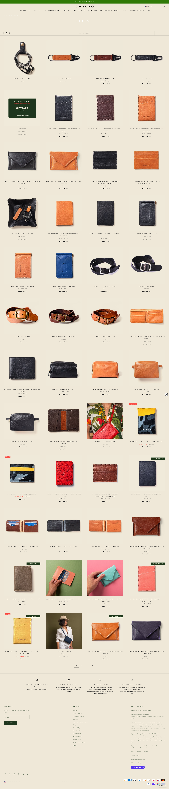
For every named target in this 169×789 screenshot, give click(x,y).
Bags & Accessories (51, 10)
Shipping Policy (77, 736)
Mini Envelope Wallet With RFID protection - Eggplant (146, 652)
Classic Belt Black (146, 286)
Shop (10, 15)
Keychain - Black (147, 78)
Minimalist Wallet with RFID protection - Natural (147, 130)
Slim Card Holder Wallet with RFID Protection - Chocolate (105, 495)
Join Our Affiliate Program (80, 722)
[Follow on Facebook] (5, 774)
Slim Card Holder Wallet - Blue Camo (22, 494)
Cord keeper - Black (22, 78)
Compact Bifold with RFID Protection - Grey (22, 599)
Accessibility (76, 728)
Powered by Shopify (77, 781)
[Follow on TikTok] (28, 774)
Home (5, 15)
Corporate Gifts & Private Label (113, 10)
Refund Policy (77, 739)
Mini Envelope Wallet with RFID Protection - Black (22, 182)
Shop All (16, 15)
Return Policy (76, 730)
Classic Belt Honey (22, 336)
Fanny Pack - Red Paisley (105, 441)
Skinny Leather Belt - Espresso (64, 336)
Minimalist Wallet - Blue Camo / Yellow (146, 441)
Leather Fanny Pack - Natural (146, 389)
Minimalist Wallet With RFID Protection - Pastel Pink (147, 600)
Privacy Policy (77, 733)
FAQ (74, 725)
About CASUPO (77, 713)
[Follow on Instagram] (14, 774)
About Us (66, 10)
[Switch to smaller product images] (6, 33)
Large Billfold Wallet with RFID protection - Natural (147, 338)
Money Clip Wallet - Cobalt (64, 286)
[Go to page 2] (92, 666)
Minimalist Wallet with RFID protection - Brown (105, 130)
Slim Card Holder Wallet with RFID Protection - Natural (146, 182)
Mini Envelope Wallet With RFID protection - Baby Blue (105, 600)
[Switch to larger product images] (3, 33)
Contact (75, 719)
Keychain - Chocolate (105, 78)
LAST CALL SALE (79, 10)
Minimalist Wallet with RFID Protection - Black (64, 130)
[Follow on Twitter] (10, 774)
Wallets (37, 10)
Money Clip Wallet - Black (146, 234)
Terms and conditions (79, 742)
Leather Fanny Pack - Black (22, 441)
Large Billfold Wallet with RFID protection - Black (22, 390)
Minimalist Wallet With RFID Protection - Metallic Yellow (22, 652)
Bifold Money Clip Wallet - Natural (105, 546)
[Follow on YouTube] (23, 774)
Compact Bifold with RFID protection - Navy (147, 495)
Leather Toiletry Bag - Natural (105, 389)
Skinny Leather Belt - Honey (105, 336)
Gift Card (22, 129)
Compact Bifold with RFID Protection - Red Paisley (63, 495)
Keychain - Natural (64, 78)
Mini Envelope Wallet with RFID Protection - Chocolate (146, 547)
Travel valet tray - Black (22, 234)
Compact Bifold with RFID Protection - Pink (64, 599)
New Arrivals (24, 10)
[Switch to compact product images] (9, 33)
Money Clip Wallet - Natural (22, 286)
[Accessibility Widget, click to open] (166, 394)
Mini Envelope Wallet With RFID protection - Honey (105, 652)
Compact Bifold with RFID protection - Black (105, 235)
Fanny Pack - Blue (64, 651)
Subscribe (10, 723)
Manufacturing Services (140, 10)
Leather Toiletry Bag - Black (63, 389)
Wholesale (92, 10)
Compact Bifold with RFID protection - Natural (64, 235)
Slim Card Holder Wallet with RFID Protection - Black (105, 182)
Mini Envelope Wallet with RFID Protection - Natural (64, 182)
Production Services (78, 716)
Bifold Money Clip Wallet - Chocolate (22, 546)
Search (75, 745)
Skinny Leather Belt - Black (105, 286)
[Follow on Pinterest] (19, 774)
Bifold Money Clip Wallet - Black (63, 546)
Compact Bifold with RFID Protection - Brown (64, 442)
